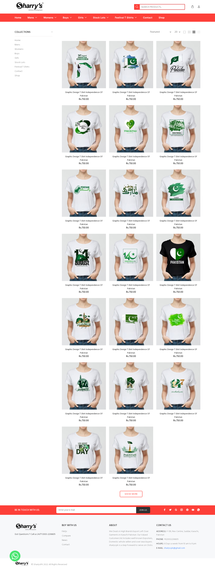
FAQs (64, 531)
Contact (19, 71)
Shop (17, 75)
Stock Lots (20, 62)
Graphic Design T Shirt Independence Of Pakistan (83, 94)
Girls (17, 58)
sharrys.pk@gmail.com (174, 548)
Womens (19, 49)
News (64, 540)
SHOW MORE (131, 494)
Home (17, 40)
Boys (17, 53)
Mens (17, 45)
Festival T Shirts (22, 67)
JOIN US (143, 510)
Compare (66, 536)
